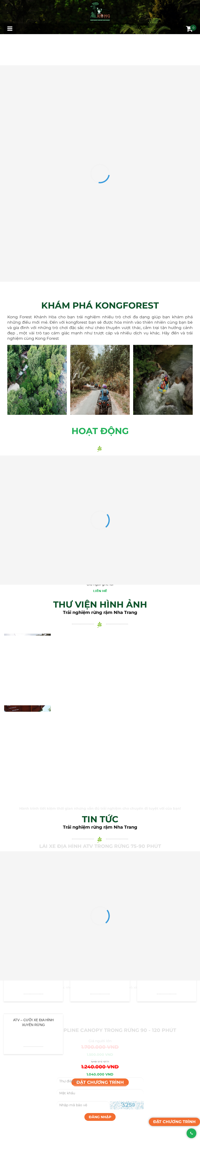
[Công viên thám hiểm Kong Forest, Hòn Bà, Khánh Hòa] (100, 410)
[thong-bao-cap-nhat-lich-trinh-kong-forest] (100, 90)
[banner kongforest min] (100, 398)
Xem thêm (37, 723)
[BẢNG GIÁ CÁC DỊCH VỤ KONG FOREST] (100, 415)
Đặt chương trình (100, 875)
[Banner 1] (100, 271)
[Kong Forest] (100, 11)
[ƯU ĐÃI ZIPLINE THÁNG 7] (100, 188)
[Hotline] (189, 1133)
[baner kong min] (100, 354)
